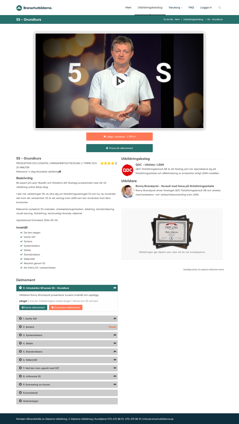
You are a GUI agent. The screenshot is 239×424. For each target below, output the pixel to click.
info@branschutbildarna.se (158, 419)
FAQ (191, 7)
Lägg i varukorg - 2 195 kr (121, 136)
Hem (128, 7)
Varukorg (174, 7)
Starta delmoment (34, 307)
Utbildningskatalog (150, 7)
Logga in (206, 7)
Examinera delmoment (67, 307)
